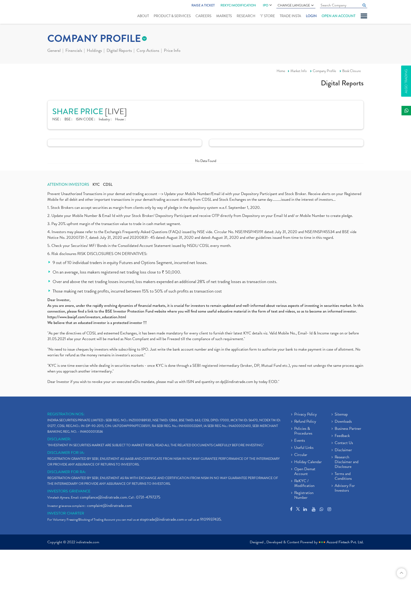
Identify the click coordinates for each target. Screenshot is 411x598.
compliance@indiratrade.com (103, 497)
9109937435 (210, 519)
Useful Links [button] (303, 448)
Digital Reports (119, 51)
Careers (203, 16)
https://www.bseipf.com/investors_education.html (86, 317)
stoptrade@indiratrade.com (162, 519)
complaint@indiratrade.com (109, 506)
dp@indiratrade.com (237, 382)
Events (299, 440)
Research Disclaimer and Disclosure (346, 462)
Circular (300, 455)
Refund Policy (305, 421)
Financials (73, 51)
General (54, 51)
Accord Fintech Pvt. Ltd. (345, 542)
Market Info (298, 71)
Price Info (172, 51)
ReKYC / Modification (304, 484)
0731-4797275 (148, 497)
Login (311, 16)
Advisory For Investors (345, 488)
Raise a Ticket (203, 5)
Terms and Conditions (343, 476)
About (143, 16)
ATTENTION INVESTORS (68, 184)
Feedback (342, 436)
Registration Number (303, 495)
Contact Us (344, 443)
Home (281, 71)
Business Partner (348, 428)
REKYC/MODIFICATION (238, 5)
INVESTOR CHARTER (65, 513)
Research (246, 16)
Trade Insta (290, 16)
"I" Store (267, 16)
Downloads (343, 421)
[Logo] (58, 12)
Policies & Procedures (303, 431)
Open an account (338, 16)
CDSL (108, 184)
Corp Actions (148, 51)
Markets (224, 16)
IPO (265, 5)
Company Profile (324, 71)
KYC (96, 184)
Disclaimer (343, 450)
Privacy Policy (305, 414)
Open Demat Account (304, 472)
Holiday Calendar (308, 462)
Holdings (94, 51)
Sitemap (341, 414)
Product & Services (172, 16)
